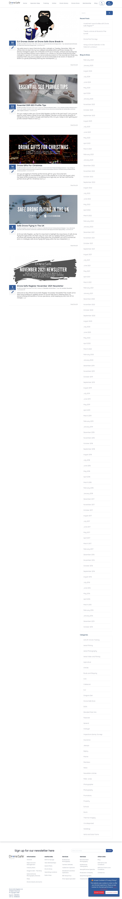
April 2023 (86, 143)
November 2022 (89, 171)
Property (86, 801)
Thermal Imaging (89, 818)
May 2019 (86, 404)
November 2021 (89, 238)
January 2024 (88, 99)
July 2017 (86, 521)
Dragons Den (58, 43)
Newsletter (69, 288)
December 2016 (88, 555)
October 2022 (88, 177)
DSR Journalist (22, 43)
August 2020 (87, 321)
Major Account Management (31, 863)
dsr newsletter (63, 288)
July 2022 (86, 193)
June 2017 (86, 527)
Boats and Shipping (90, 673)
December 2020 (89, 299)
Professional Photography (66, 860)
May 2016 (86, 593)
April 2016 (86, 599)
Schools (86, 807)
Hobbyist (59, 167)
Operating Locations (51, 872)
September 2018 (89, 449)
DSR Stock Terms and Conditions (104, 868)
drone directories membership (53, 109)
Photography (88, 790)
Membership (87, 3)
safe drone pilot (26, 229)
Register (109, 850)
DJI (53, 43)
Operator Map (35, 3)
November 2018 (89, 438)
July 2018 (86, 460)
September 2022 (89, 182)
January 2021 (88, 293)
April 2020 (87, 343)
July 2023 (86, 127)
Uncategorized (88, 823)
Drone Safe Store (48, 43)
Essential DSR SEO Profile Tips (31, 105)
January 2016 (88, 616)
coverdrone (33, 229)
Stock (85, 812)
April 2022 (86, 210)
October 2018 (88, 443)
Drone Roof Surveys (90, 39)
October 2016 (88, 566)
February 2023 (88, 154)
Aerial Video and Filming (91, 657)
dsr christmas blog (44, 169)
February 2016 (88, 610)
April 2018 (86, 477)
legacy (85, 751)
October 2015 (88, 627)
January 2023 (88, 160)
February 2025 (88, 60)
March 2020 (87, 349)
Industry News (31, 867)
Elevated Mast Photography (84, 860)
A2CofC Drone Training (51, 228)
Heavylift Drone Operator (87, 869)
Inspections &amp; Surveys (92, 734)
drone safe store (25, 45)
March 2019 (87, 416)
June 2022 (87, 199)
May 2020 (86, 338)
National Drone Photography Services (33, 875)
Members (51, 107)
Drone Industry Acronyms (34, 882)
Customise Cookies (111, 892)
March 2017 (87, 543)
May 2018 (86, 471)
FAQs (28, 879)
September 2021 (89, 249)
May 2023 (86, 138)
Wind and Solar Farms (91, 834)
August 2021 (87, 254)
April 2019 (86, 410)
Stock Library (64, 3)
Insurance (86, 740)
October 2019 (88, 377)
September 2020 (89, 316)
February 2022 (88, 221)
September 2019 (89, 382)
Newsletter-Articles (48, 288)
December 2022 (89, 165)
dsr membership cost (67, 109)
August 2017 (87, 516)
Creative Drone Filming (87, 879)
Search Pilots (48, 866)
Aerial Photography (90, 651)
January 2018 (88, 493)
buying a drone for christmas (56, 169)
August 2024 (87, 71)
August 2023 (87, 121)
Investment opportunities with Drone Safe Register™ (96, 25)
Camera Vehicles (67, 864)
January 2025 (88, 65)
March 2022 (87, 216)
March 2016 (87, 605)
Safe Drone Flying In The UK (30, 225)
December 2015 (88, 621)
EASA (85, 707)
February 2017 (88, 549)
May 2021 (86, 271)
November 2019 (89, 371)
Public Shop (48, 875)
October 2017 (88, 510)
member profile (64, 107)
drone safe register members (38, 109)
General (64, 167)
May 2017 (86, 532)
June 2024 (87, 82)
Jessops (86, 745)
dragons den (33, 45)
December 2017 (88, 499)
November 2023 (89, 104)
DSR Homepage (49, 860)
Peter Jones (87, 779)
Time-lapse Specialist (68, 879)
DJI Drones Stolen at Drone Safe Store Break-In (40, 41)
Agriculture (87, 662)
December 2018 (88, 432)
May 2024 (86, 88)
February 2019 (88, 421)
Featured (46, 107)
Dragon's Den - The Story (34, 871)
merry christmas (68, 169)
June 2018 (87, 466)
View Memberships (50, 863)
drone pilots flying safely (59, 229)
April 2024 (86, 93)
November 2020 (89, 304)
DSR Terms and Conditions (102, 863)
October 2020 (88, 310)
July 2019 (86, 393)
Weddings (86, 829)
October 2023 (88, 110)
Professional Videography (84, 865)
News (55, 107)
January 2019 (88, 427)
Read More (74, 65)
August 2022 (87, 188)
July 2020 (86, 327)
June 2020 (87, 332)
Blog (95, 3)
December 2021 (88, 232)
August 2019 (87, 388)
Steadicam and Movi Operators (68, 871)
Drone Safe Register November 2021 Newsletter (40, 286)
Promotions (87, 795)
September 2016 (89, 571)
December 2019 (88, 366)
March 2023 (87, 149)
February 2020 (88, 354)
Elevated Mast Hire (89, 712)
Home (25, 3)
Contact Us (101, 872)
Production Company (86, 872)
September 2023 (89, 115)
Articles (85, 668)
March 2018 (87, 482)
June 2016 (87, 588)
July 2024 (86, 77)
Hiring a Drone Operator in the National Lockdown (94, 46)
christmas (37, 169)
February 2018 (88, 488)
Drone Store (76, 3)
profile (70, 107)
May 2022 (86, 204)
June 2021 (87, 266)
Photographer (88, 784)
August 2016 (87, 577)
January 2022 (88, 227)
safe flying (49, 229)
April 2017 (86, 538)
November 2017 (89, 505)
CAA (44, 228)
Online (54, 3)
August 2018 (87, 455)
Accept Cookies (99, 892)
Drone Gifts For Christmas (29, 165)
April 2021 (86, 277)
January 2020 (88, 360)
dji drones (68, 43)
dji (65, 43)
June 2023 (87, 132)
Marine (85, 757)
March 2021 (87, 282)
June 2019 (87, 399)
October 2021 (88, 243)
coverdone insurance (41, 229)
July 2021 (86, 260)
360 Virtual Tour (66, 876)
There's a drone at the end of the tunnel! (94, 32)
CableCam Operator (68, 867)
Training (46, 3)
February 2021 (88, 288)
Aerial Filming (88, 645)
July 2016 (86, 582)
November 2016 (89, 560)
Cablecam (87, 684)
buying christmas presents (28, 169)
